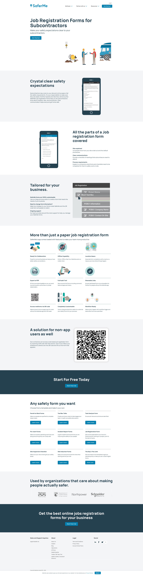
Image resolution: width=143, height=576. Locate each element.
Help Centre (54, 548)
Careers (53, 543)
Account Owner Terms (78, 546)
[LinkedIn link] (95, 542)
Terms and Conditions (78, 541)
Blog (52, 546)
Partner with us (80, 6)
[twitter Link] (102, 542)
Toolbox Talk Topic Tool (56, 554)
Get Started (107, 6)
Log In (110, 3)
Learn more (35, 422)
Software (67, 6)
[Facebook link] (98, 542)
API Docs (53, 550)
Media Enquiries (55, 552)
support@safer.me (34, 541)
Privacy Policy (76, 543)
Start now (90, 462)
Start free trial (71, 386)
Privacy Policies (89, 573)
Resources (94, 6)
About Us (53, 541)
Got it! (98, 573)
